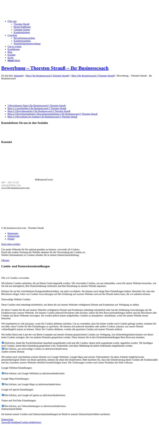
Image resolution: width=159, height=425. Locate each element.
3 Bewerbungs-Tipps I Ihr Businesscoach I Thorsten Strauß (36, 105)
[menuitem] (82, 27)
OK (3, 260)
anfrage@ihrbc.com (11, 185)
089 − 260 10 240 (10, 182)
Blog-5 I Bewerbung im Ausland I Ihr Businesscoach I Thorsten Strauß (42, 116)
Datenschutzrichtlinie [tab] (11, 409)
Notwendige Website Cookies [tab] (15, 299)
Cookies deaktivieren (30, 422)
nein (7, 260)
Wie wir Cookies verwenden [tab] (15, 278)
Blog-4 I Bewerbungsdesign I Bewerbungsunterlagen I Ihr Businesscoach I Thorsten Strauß (52, 114)
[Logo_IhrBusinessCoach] (24, 16)
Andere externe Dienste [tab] (12, 351)
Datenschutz (7, 419)
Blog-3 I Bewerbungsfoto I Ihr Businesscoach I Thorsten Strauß (38, 111)
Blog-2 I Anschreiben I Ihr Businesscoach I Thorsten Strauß (36, 108)
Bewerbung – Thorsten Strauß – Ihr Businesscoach (55, 68)
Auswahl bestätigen (10, 422)
